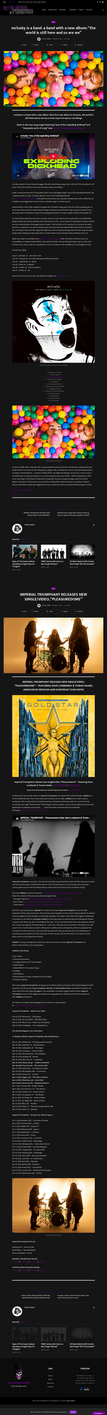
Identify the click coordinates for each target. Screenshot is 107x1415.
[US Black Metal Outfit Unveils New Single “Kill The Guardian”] (82, 552)
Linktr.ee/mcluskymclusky (21, 490)
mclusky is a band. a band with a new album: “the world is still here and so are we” (73, 1296)
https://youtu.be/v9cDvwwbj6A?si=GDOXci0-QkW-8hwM (51, 898)
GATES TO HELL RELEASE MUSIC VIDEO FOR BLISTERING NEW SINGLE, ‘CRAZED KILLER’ (35, 1296)
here (42, 807)
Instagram (33, 1261)
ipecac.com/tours (62, 275)
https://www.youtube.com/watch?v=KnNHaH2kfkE (43, 904)
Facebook (24, 1261)
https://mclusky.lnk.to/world (49, 238)
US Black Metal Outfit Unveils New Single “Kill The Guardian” (35, 2)
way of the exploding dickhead (55, 377)
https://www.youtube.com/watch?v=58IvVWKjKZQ (43, 901)
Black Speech (71, 1401)
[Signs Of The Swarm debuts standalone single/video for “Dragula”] (24, 552)
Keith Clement (47, 39)
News (44, 10)
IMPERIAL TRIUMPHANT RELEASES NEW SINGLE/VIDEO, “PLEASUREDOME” (37, 514)
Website (15, 1261)
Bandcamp (16, 493)
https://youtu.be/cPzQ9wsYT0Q (33, 810)
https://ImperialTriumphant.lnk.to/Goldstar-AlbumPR (61, 893)
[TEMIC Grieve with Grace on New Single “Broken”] (53, 552)
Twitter (42, 1261)
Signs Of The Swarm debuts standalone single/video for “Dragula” (23, 564)
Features (72, 10)
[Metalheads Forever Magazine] (18, 10)
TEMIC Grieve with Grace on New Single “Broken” (52, 562)
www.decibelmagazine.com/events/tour (29, 1005)
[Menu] (4, 2)
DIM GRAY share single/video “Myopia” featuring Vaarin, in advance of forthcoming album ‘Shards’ (73, 514)
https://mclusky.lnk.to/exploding (69, 128)
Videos (81, 10)
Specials (89, 10)
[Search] (103, 9)
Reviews (62, 10)
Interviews (52, 10)
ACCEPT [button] (73, 1412)
